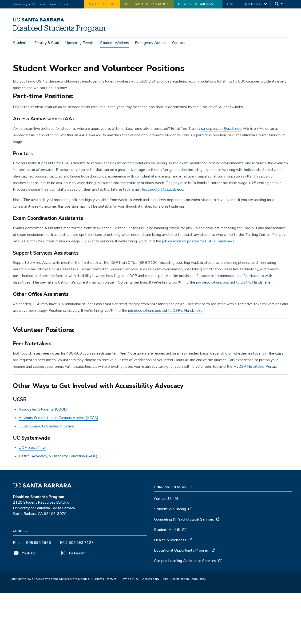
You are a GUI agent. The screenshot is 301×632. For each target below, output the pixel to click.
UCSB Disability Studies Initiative (46, 426)
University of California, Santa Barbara (40, 4)
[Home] (61, 30)
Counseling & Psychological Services (184, 519)
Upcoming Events (79, 42)
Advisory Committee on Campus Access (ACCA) (58, 417)
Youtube (28, 553)
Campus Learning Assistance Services (185, 560)
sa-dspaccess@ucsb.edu (221, 128)
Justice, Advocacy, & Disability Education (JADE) (58, 456)
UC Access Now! (32, 447)
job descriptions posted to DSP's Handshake (233, 282)
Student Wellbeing (170, 509)
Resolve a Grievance (198, 4)
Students (20, 42)
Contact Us (163, 498)
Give (230, 4)
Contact (178, 42)
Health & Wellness (170, 540)
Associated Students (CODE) (43, 409)
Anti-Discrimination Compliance (184, 579)
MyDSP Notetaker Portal (254, 366)
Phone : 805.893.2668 (32, 542)
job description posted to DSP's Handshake (198, 241)
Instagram (76, 553)
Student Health (167, 529)
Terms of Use (130, 579)
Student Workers (114, 42)
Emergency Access (150, 42)
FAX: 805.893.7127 (77, 542)
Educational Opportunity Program (181, 550)
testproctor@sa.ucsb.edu (162, 189)
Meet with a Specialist (147, 4)
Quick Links (253, 4)
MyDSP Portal (102, 4)
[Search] (279, 4)
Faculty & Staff (46, 42)
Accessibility (150, 579)
